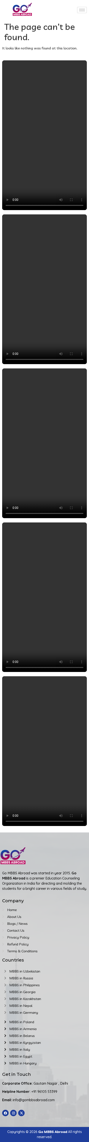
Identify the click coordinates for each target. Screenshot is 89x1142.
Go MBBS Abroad (52, 1132)
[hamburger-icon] (82, 10)
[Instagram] (13, 1113)
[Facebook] (5, 1113)
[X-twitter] (21, 1113)
